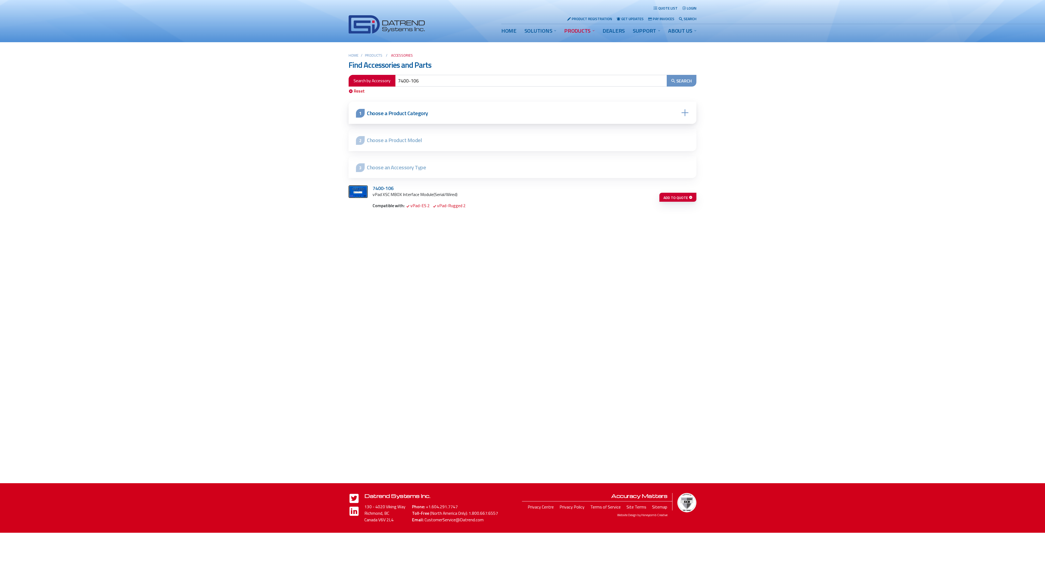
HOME (509, 30)
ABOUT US (680, 30)
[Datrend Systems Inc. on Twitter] (354, 499)
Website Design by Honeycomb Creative (642, 515)
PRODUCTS (577, 30)
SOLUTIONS (538, 30)
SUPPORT (644, 30)
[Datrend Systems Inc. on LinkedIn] (354, 512)
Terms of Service (605, 507)
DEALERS (614, 30)
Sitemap (659, 507)
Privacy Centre (541, 507)
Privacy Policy (572, 507)
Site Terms (636, 507)
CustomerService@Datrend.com (454, 519)
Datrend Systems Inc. (397, 495)
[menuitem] (509, 30)
